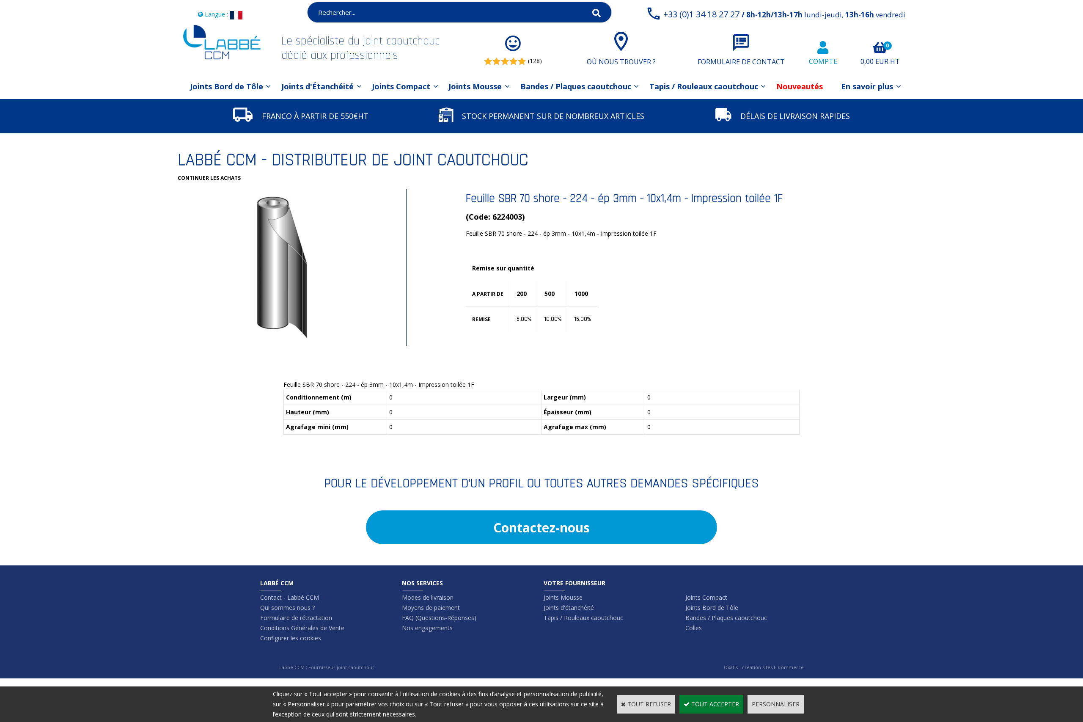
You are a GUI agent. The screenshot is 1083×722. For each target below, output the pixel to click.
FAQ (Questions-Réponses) (439, 618)
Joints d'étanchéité (569, 608)
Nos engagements (427, 628)
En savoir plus (867, 86)
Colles (693, 628)
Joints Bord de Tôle (226, 86)
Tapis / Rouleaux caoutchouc (703, 86)
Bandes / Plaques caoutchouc (575, 86)
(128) (535, 61)
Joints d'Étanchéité (317, 86)
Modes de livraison (428, 597)
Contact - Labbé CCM (289, 597)
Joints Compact (401, 86)
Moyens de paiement (431, 608)
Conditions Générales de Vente (302, 628)
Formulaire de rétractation (296, 618)
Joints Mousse (475, 86)
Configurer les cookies (290, 638)
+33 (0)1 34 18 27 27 (784, 14)
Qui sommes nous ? (287, 608)
